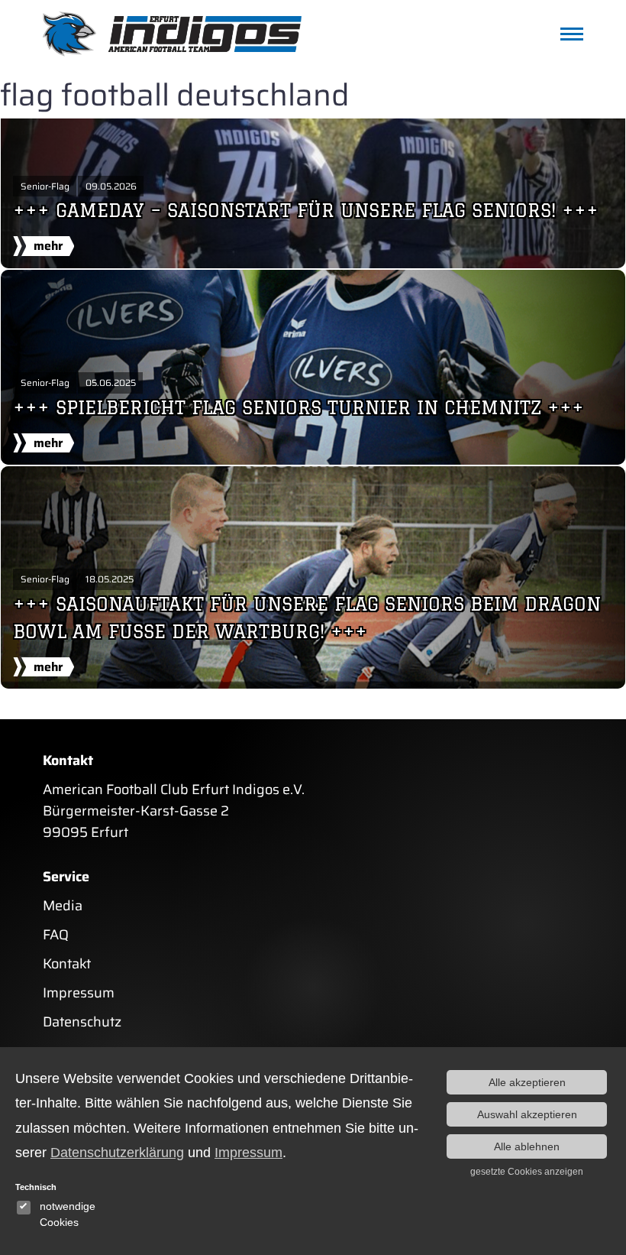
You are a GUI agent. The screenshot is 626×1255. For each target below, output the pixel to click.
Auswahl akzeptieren (527, 1114)
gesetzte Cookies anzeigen (526, 1171)
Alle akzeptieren (527, 1082)
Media (62, 905)
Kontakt (67, 963)
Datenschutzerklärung (117, 1152)
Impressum (79, 993)
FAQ (56, 934)
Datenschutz (82, 1022)
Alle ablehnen (527, 1146)
